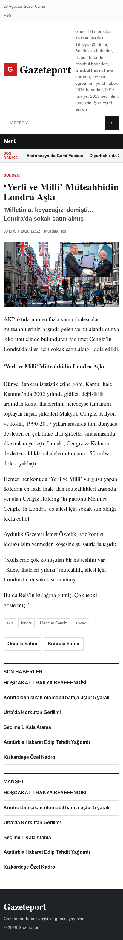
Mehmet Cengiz (53, 623)
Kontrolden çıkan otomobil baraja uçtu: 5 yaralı (56, 697)
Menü (10, 141)
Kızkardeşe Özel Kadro (29, 757)
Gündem (12, 175)
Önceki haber (22, 643)
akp (10, 623)
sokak (81, 623)
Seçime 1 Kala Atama (27, 727)
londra (26, 623)
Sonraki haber (64, 643)
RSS (8, 15)
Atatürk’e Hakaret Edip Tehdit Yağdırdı (47, 742)
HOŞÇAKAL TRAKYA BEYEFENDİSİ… (47, 682)
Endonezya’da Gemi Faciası (55, 155)
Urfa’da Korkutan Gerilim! (32, 712)
